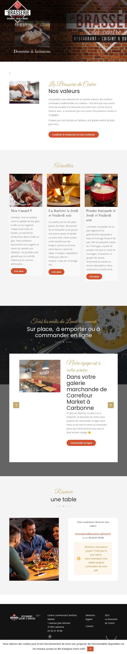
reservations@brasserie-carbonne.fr (93, 533)
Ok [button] (90, 648)
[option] (63, 404)
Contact (90, 626)
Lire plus (19, 271)
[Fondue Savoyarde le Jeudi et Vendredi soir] (101, 190)
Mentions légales (90, 617)
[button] (16, 405)
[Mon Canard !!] (25, 190)
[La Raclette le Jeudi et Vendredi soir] (63, 190)
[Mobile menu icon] (120, 12)
